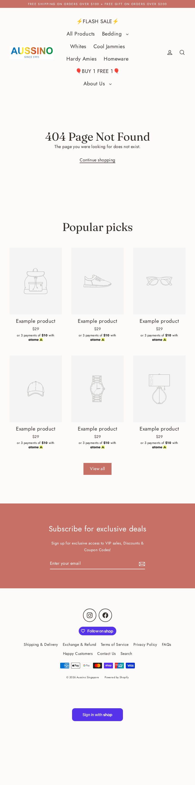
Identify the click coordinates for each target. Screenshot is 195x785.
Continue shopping (97, 160)
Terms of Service (114, 644)
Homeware (116, 58)
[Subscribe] (141, 564)
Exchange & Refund (79, 644)
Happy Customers (78, 653)
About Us (95, 83)
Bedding (113, 33)
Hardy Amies (81, 58)
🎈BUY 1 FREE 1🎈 (97, 71)
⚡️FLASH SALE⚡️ (97, 21)
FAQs (166, 644)
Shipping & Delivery (41, 644)
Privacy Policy (145, 644)
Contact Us (106, 653)
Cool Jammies (109, 46)
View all (97, 469)
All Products (81, 33)
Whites (78, 46)
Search (126, 653)
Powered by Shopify (117, 677)
